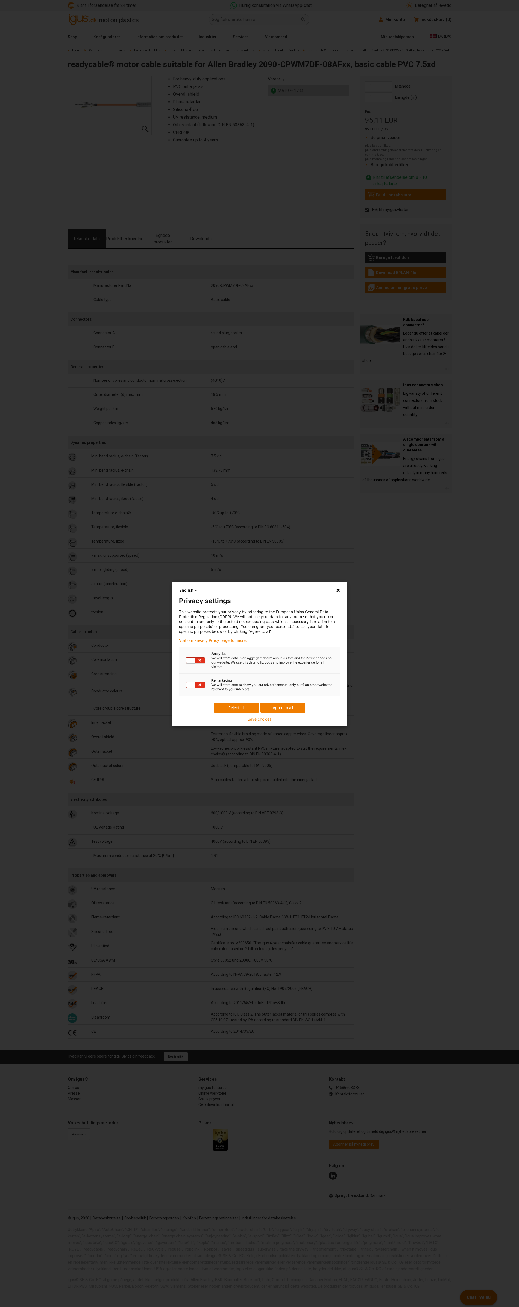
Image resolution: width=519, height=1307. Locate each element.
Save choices (259, 719)
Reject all (236, 707)
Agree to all (283, 707)
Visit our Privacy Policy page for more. (213, 640)
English (186, 590)
